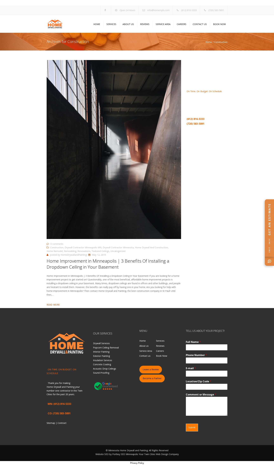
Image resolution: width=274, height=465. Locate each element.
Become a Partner (152, 378)
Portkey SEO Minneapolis (125, 454)
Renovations (84, 251)
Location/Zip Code (198, 381)
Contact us (200, 24)
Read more (53, 304)
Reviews (144, 24)
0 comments (56, 243)
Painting (195, 102)
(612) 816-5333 (189, 10)
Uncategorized (118, 251)
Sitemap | (192, 128)
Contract (202, 128)
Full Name (193, 342)
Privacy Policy (137, 463)
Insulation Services (102, 360)
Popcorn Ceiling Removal (106, 347)
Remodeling (70, 251)
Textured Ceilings (100, 251)
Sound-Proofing (101, 372)
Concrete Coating (102, 364)
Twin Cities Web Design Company (161, 454)
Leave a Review (151, 369)
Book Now (219, 24)
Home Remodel (55, 251)
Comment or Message (201, 394)
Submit (192, 427)
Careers (181, 24)
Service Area (163, 24)
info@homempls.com (158, 10)
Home (96, 24)
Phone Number (196, 355)
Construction (56, 247)
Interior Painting (101, 351)
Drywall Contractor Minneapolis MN (83, 247)
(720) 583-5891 (216, 10)
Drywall (220, 98)
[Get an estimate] (269, 261)
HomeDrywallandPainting (74, 254)
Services (111, 24)
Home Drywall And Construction (151, 247)
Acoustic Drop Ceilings (104, 368)
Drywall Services (101, 343)
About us (128, 24)
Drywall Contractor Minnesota (118, 247)
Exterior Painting (101, 355)
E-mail (191, 368)
